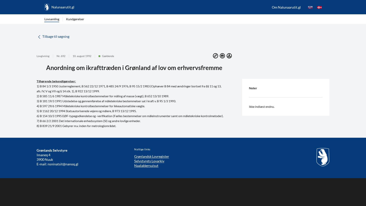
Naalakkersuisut (146, 165)
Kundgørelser (75, 19)
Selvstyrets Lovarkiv (149, 161)
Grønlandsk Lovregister (151, 156)
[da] (319, 7)
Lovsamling (51, 19)
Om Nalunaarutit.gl (286, 7)
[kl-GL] (310, 7)
